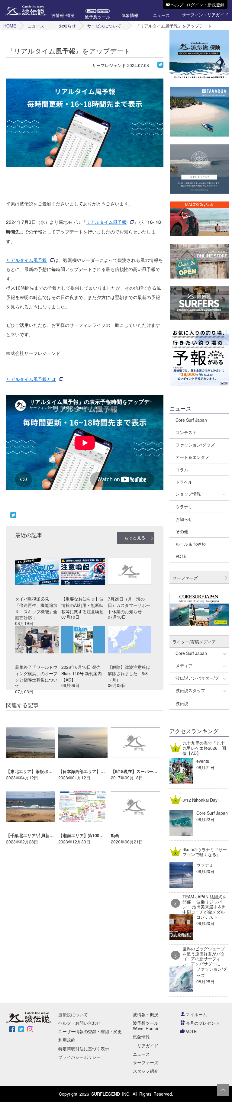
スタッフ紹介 (145, 1071)
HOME (9, 26)
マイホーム (196, 1014)
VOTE (191, 1031)
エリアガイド (145, 1045)
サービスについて (104, 26)
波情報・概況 (145, 1014)
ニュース (35, 26)
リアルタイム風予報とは (31, 378)
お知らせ (67, 26)
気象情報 (141, 1037)
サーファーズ (145, 1062)
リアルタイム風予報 (106, 221)
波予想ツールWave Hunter (146, 1025)
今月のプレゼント (203, 1023)
